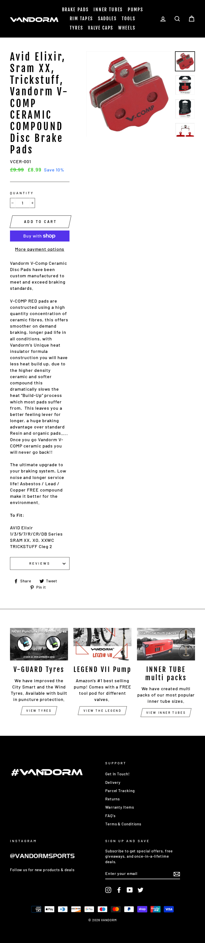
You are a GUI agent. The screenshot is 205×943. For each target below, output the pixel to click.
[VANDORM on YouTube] (130, 890)
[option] (129, 94)
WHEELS (126, 28)
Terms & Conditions (123, 824)
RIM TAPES (81, 18)
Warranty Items (119, 807)
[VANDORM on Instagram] (108, 890)
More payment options (39, 249)
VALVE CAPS (100, 28)
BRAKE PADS (75, 9)
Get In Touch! (117, 774)
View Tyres (39, 710)
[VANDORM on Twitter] (141, 890)
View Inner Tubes (166, 712)
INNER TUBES (108, 9)
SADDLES (107, 18)
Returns (112, 799)
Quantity (22, 193)
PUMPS (135, 9)
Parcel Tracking (120, 790)
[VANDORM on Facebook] (119, 890)
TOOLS (129, 18)
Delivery (112, 782)
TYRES (76, 28)
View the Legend (102, 710)
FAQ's (110, 815)
